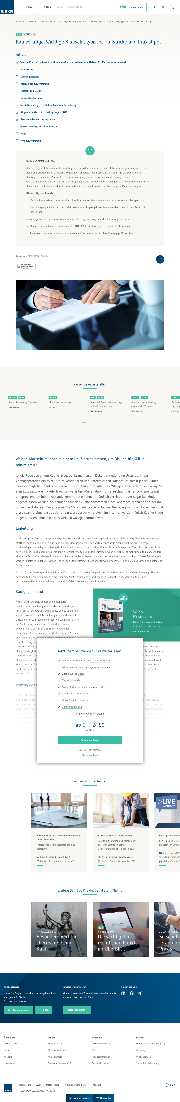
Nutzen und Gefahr (31, 90)
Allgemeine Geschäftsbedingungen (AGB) (44, 112)
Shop (59, 6)
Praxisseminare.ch (101, 1056)
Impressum (25, 1084)
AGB (38, 1084)
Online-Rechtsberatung (147, 1063)
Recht (31, 21)
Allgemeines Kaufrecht (74, 21)
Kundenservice (143, 1056)
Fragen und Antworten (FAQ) (150, 1043)
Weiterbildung (75, 6)
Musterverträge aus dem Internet (39, 126)
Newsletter (9, 1063)
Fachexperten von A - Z (59, 1063)
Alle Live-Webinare (57, 1050)
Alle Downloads (56, 1056)
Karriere (8, 1056)
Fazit (23, 133)
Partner (8, 1050)
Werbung (140, 1050)
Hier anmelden (90, 755)
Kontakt (97, 1084)
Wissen (47, 6)
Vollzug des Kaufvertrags (34, 83)
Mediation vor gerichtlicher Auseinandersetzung (48, 105)
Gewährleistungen (31, 98)
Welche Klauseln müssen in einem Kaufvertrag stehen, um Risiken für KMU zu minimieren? (73, 62)
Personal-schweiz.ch (102, 1063)
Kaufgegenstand (29, 76)
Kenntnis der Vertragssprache (37, 119)
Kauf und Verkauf (49, 21)
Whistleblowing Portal (76, 1084)
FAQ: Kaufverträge (30, 140)
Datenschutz (52, 1084)
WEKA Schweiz (11, 1043)
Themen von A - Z (56, 1043)
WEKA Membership (101, 1043)
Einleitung (26, 69)
